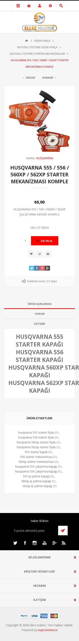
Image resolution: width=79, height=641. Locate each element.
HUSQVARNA (44, 158)
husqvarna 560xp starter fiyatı (36, 442)
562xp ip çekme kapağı (37, 486)
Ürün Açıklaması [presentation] (40, 304)
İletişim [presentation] (39, 323)
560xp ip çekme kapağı (36, 481)
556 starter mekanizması (36, 457)
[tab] (39, 304)
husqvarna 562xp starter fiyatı (36, 447)
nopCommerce (48, 630)
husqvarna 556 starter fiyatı (36, 437)
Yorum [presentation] (40, 314)
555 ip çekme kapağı (36, 476)
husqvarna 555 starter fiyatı (36, 432)
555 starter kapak (36, 452)
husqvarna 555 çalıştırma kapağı (36, 466)
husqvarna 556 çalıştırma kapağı (36, 471)
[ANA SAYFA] (27, 40)
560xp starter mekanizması (36, 462)
